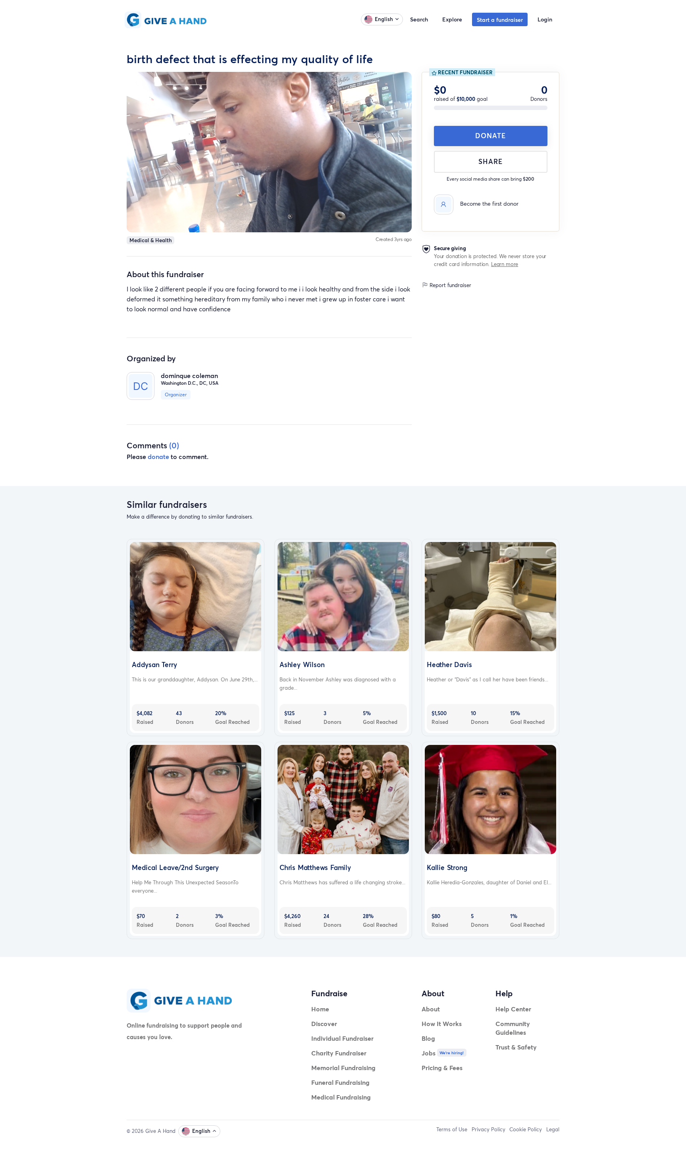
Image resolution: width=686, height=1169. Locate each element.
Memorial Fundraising (343, 1067)
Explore (452, 19)
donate (158, 456)
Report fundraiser (449, 285)
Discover (324, 1023)
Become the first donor (489, 203)
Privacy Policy (488, 1129)
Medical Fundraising (341, 1097)
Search (419, 19)
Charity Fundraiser (338, 1053)
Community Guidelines (512, 1027)
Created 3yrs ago (394, 239)
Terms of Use (451, 1129)
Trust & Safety (516, 1047)
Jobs (428, 1053)
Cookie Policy (525, 1129)
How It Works (442, 1023)
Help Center (513, 1009)
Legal (552, 1129)
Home (320, 1009)
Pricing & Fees (442, 1067)
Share (490, 161)
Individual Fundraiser (342, 1038)
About (431, 1009)
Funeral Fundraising (340, 1082)
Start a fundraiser (500, 19)
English (384, 19)
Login (545, 19)
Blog (428, 1038)
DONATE (490, 135)
